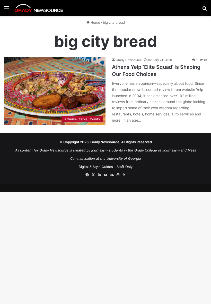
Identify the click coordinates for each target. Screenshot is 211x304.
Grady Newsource (129, 60)
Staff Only (125, 167)
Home (95, 22)
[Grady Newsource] (38, 8)
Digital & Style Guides (96, 167)
